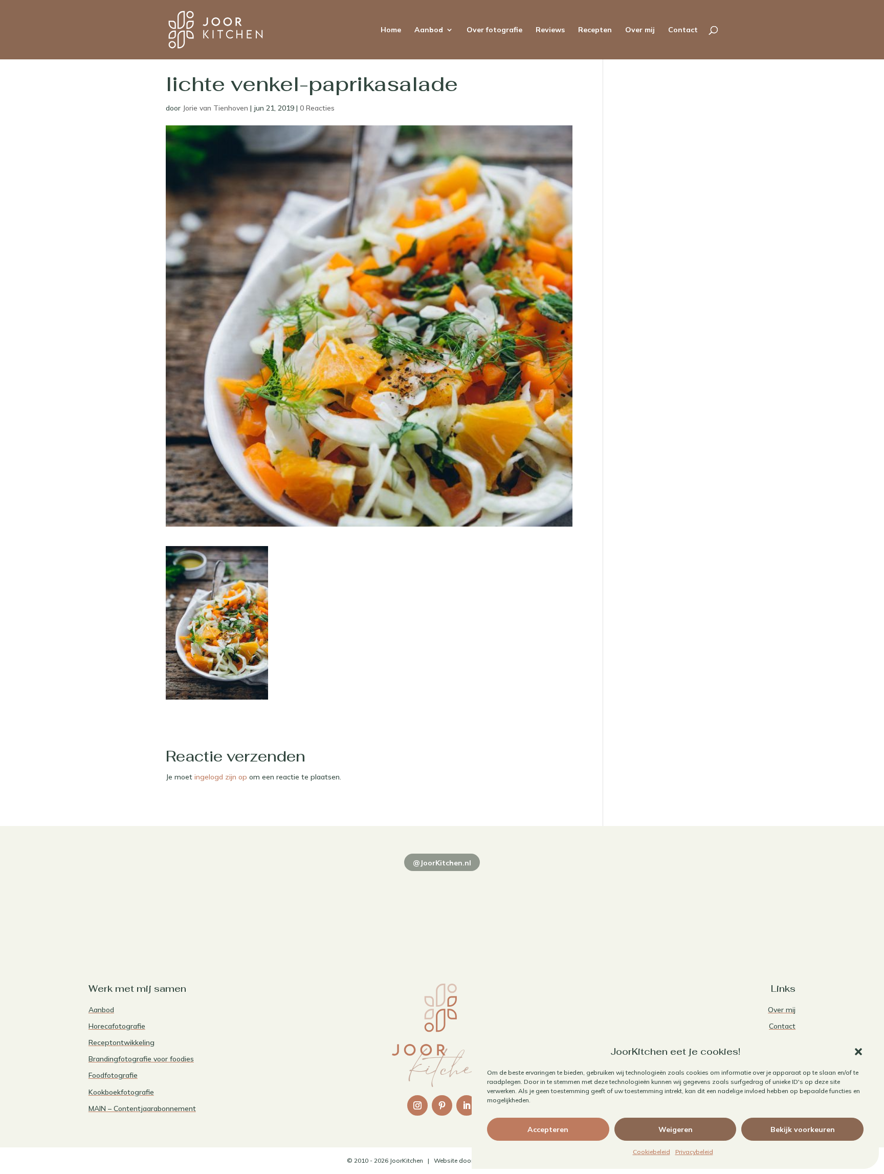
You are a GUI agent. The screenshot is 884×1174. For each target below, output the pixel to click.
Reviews (550, 30)
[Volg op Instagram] (417, 1105)
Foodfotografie (113, 1075)
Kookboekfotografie (121, 1092)
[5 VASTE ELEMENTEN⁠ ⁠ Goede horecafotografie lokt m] (726, 905)
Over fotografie (494, 30)
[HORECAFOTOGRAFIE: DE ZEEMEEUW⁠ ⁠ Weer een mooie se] (584, 905)
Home (391, 30)
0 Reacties (317, 108)
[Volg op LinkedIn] (466, 1105)
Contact (683, 30)
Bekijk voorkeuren (802, 1129)
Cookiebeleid (651, 1152)
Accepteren (547, 1129)
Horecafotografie (117, 1026)
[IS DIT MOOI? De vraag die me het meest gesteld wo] (157, 905)
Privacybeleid (694, 1152)
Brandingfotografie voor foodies (141, 1058)
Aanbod (428, 30)
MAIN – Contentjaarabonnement (142, 1108)
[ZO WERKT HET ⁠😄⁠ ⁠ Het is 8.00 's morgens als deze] (442, 905)
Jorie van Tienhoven (215, 108)
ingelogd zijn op (220, 776)
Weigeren (675, 1129)
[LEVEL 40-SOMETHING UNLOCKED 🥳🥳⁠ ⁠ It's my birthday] (299, 905)
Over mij (640, 30)
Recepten (595, 30)
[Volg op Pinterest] (442, 1105)
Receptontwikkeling (121, 1042)
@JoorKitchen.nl (442, 862)
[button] (858, 1052)
